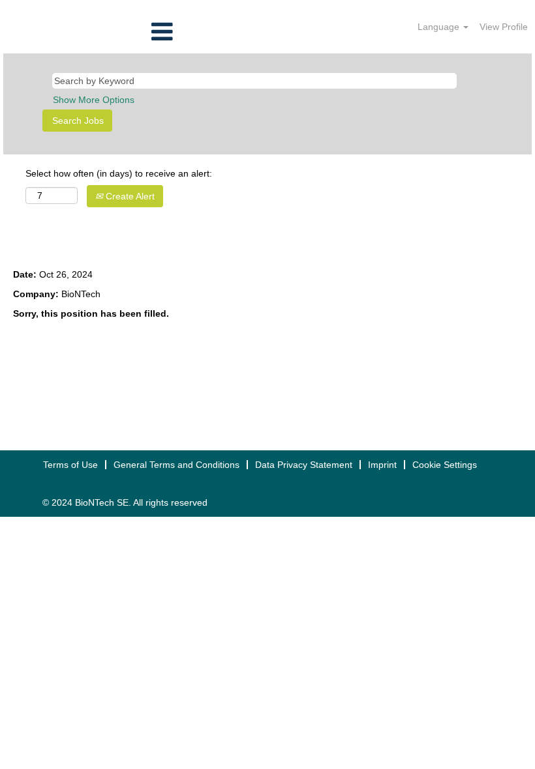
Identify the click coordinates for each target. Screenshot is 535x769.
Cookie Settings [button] (444, 464)
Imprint (382, 464)
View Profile (504, 27)
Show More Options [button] (93, 99)
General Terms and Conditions (176, 464)
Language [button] (440, 27)
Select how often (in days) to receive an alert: (118, 173)
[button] (89, 31)
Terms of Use (70, 464)
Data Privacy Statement (303, 464)
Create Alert (129, 196)
